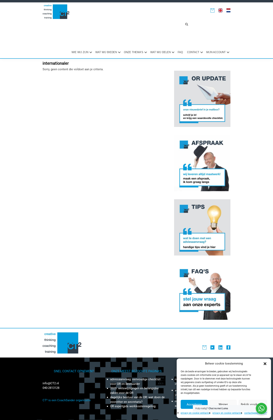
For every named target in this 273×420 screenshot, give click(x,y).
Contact (193, 52)
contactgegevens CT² (255, 413)
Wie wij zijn (80, 52)
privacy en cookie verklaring (195, 413)
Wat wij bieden (106, 52)
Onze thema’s (133, 52)
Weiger (223, 404)
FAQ (180, 52)
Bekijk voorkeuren (253, 404)
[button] (265, 364)
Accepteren (194, 404)
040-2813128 (51, 388)
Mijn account (216, 52)
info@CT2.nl (51, 383)
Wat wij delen (160, 52)
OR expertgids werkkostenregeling (132, 406)
